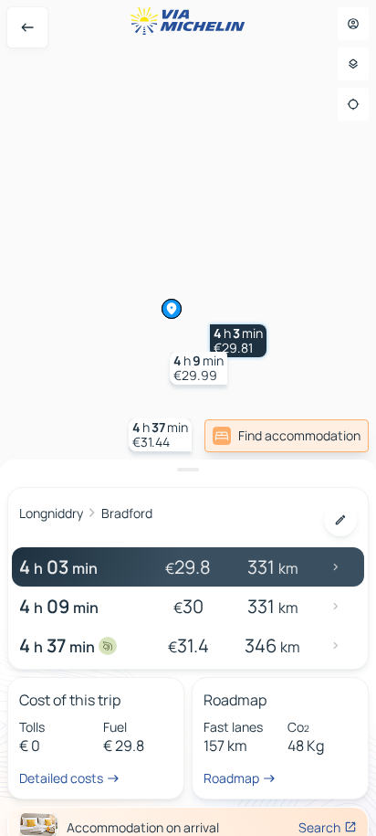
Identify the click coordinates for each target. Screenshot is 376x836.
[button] (238, 340)
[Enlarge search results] (188, 470)
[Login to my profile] (353, 23)
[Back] (27, 27)
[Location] (353, 104)
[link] (286, 435)
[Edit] (340, 519)
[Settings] (353, 64)
